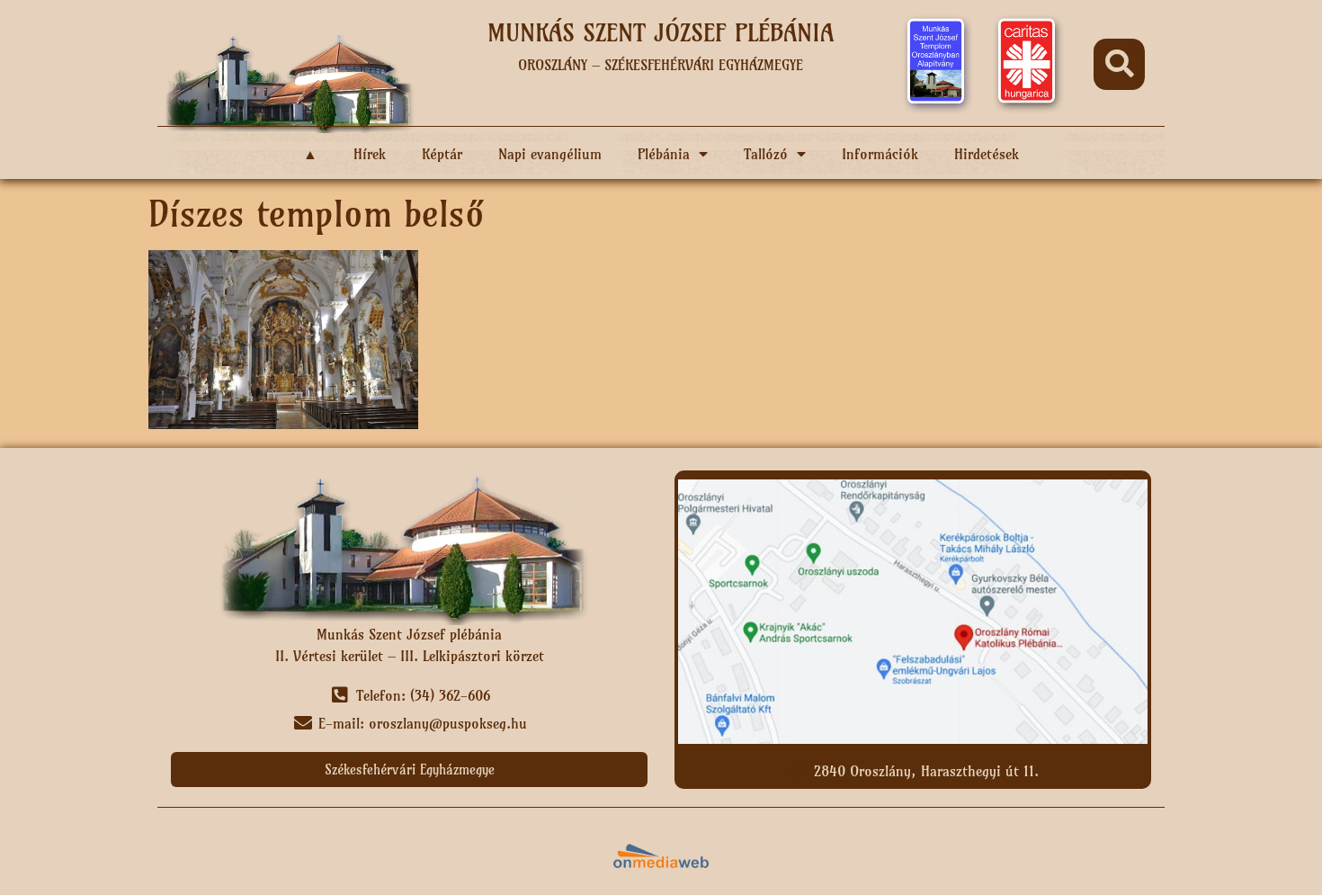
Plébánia (664, 154)
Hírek (369, 154)
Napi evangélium (550, 154)
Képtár (442, 154)
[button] (1119, 64)
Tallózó (766, 154)
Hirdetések (986, 154)
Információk (880, 154)
